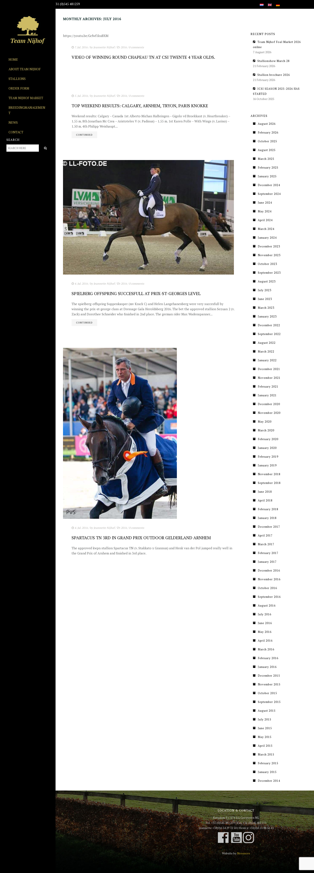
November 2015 (269, 684)
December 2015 (269, 676)
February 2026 (268, 132)
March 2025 (266, 159)
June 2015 (265, 728)
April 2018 (265, 500)
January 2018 (267, 518)
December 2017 (269, 527)
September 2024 (269, 194)
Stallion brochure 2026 (273, 75)
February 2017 (268, 553)
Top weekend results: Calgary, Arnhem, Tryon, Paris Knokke (140, 106)
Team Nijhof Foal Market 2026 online (277, 44)
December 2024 (269, 185)
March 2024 (266, 229)
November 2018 (269, 474)
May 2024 (264, 211)
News (13, 122)
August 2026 (267, 124)
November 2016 (269, 579)
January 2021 (267, 395)
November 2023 (269, 255)
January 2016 (267, 667)
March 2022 (266, 351)
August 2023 (267, 281)
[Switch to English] (270, 2)
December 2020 (269, 404)
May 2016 (264, 632)
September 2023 (269, 273)
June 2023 (265, 299)
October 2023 (267, 264)
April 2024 (265, 220)
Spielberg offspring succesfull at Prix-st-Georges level (136, 293)
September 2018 (269, 483)
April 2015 (265, 746)
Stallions (17, 78)
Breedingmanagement (27, 110)
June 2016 (265, 623)
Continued (84, 134)
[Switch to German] (278, 2)
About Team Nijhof (25, 69)
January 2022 (267, 360)
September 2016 (269, 597)
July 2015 (264, 719)
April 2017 (265, 535)
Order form (19, 88)
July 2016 (264, 614)
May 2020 (264, 421)
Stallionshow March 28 (273, 61)
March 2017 (266, 544)
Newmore (243, 853)
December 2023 (269, 246)
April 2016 (265, 640)
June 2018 (265, 492)
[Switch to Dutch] (262, 2)
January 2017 (267, 562)
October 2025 (267, 141)
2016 (124, 47)
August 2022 (267, 343)
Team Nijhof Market (26, 98)
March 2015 (266, 754)
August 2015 (267, 711)
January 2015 (267, 772)
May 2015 (264, 737)
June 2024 (265, 202)
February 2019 (268, 457)
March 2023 (266, 308)
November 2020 (269, 413)
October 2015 (267, 693)
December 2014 (269, 781)
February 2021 (268, 386)
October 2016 (267, 588)
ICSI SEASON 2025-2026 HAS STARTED (276, 91)
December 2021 (269, 369)
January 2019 (267, 465)
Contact (16, 132)
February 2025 (268, 167)
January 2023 (267, 316)
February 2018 (268, 509)
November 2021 (269, 378)
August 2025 (267, 150)
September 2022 (269, 334)
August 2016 (267, 605)
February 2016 (268, 658)
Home (13, 59)
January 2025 (267, 176)
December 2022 (269, 325)
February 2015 (268, 763)
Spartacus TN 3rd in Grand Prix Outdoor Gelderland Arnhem (141, 538)
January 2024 (267, 238)
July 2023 (264, 290)
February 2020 (268, 439)
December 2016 (269, 570)
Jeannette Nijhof (103, 47)
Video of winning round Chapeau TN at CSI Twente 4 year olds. (143, 57)
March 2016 (266, 649)
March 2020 (266, 430)
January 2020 (267, 448)
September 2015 (269, 702)
